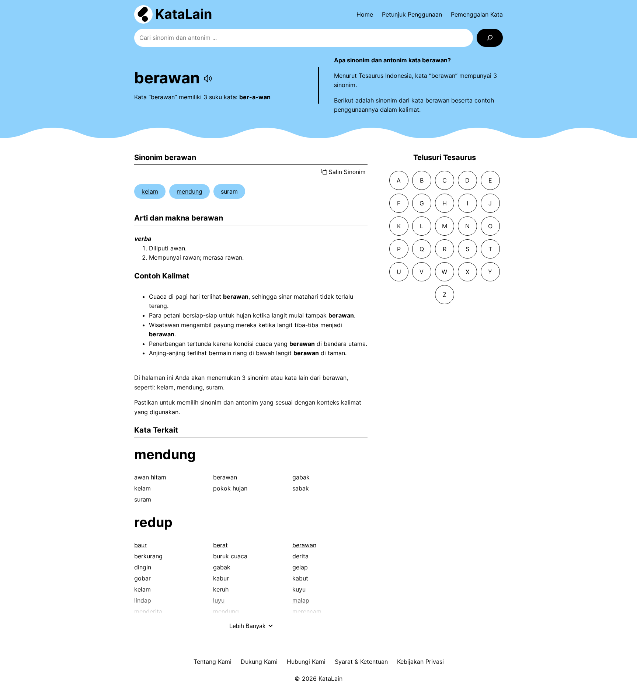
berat (220, 545)
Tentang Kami (213, 661)
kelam (150, 191)
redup (153, 522)
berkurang (148, 556)
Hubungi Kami (306, 661)
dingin (142, 567)
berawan (225, 477)
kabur (221, 578)
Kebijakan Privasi (420, 661)
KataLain (183, 14)
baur (140, 545)
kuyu (299, 589)
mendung (189, 191)
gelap (300, 567)
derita (300, 556)
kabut (300, 578)
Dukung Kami (259, 661)
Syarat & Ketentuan (361, 661)
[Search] (490, 38)
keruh (221, 589)
